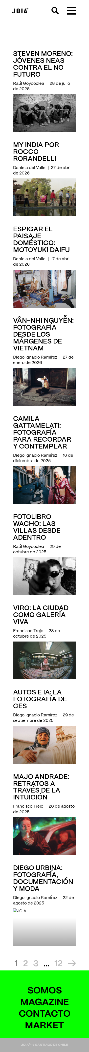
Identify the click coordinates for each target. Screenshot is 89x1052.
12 (58, 964)
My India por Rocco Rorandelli (36, 152)
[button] (71, 10)
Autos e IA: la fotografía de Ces (40, 699)
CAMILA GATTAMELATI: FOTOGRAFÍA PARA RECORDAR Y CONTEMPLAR (42, 433)
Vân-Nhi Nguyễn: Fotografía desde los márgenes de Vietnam (43, 335)
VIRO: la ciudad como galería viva (40, 615)
